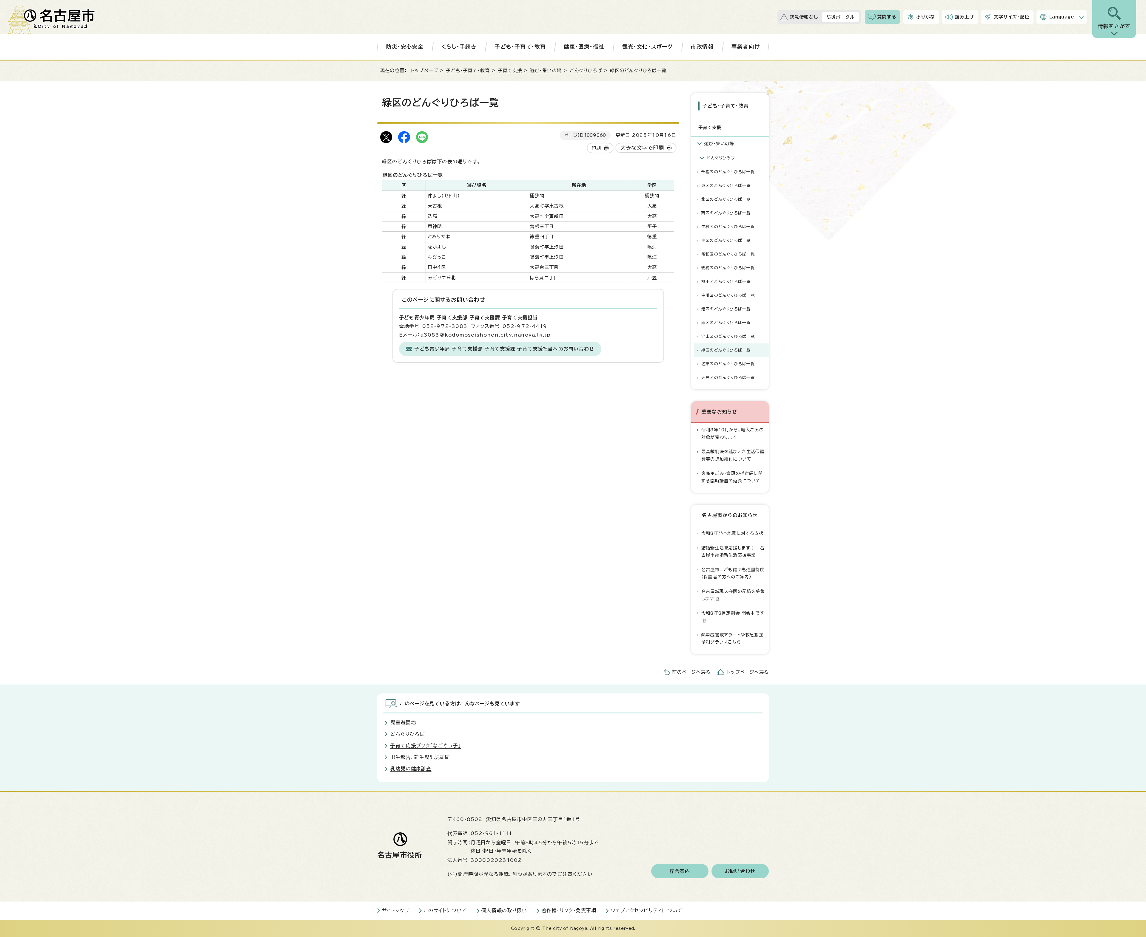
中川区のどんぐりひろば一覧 (728, 295)
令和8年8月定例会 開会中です (732, 613)
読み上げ (964, 17)
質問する (887, 17)
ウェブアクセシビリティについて (647, 910)
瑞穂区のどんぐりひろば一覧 (728, 268)
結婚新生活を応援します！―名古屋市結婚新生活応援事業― (732, 551)
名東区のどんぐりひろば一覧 (728, 364)
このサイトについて (445, 910)
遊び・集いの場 (546, 70)
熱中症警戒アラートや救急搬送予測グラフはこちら (732, 638)
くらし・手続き (459, 46)
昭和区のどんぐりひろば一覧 (728, 254)
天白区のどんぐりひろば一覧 (728, 378)
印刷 (596, 148)
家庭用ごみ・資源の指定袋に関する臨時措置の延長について (732, 477)
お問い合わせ (740, 871)
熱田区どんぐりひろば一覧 (726, 282)
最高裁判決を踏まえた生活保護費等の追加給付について (733, 455)
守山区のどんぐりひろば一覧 (728, 336)
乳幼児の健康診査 (411, 768)
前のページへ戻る (691, 672)
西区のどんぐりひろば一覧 (726, 213)
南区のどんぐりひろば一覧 (726, 323)
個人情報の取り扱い (504, 910)
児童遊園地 (403, 722)
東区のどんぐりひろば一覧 (726, 186)
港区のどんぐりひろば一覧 (726, 309)
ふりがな (925, 17)
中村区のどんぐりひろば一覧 (728, 227)
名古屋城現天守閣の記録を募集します (733, 595)
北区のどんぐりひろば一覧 (726, 199)
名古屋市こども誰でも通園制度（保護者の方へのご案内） (733, 573)
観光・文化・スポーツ (647, 46)
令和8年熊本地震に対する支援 (732, 533)
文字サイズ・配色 (1012, 17)
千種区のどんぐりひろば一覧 (728, 172)
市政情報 (702, 46)
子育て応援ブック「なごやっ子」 (425, 745)
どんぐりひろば (586, 70)
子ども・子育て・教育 (520, 46)
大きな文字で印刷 (642, 147)
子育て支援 (510, 70)
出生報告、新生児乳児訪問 (420, 757)
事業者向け (745, 46)
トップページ (424, 70)
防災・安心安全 (404, 46)
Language (1061, 17)
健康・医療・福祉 (584, 46)
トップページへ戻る (748, 672)
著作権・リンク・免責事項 (568, 910)
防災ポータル (840, 17)
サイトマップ (395, 910)
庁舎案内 (680, 871)
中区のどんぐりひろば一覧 (726, 240)
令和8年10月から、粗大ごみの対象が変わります (732, 433)
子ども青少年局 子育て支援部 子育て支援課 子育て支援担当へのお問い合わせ (504, 348)
